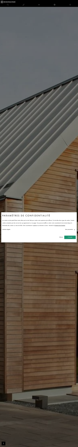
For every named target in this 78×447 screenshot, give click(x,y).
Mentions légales (6, 229)
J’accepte (70, 237)
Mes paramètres (69, 229)
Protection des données (59, 225)
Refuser (61, 237)
